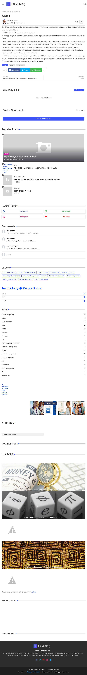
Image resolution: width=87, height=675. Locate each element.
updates (4, 394)
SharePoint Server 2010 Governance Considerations (36, 179)
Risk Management (73, 276)
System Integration (25, 279)
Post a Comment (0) (43, 119)
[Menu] (3, 4)
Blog (3, 390)
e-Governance (30, 272)
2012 (44, 293)
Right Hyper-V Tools (22, 191)
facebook (24, 211)
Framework (11, 11)
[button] (85, 4)
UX (36, 279)
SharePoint (12, 279)
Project (43, 276)
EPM (39, 272)
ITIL (71, 272)
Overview (5, 388)
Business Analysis (10, 434)
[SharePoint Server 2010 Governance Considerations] (7, 180)
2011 (44, 297)
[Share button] (45, 70)
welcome (5, 386)
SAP (4, 279)
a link (34, 592)
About (36, 670)
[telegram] (50, 660)
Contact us (43, 670)
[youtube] (43, 660)
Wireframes (44, 279)
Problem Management (31, 276)
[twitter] (40, 660)
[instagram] (47, 660)
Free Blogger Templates (60, 672)
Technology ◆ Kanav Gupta (21, 288)
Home (4, 11)
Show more (79, 90)
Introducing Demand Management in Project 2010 (35, 168)
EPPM (46, 272)
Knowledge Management (11, 276)
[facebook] (36, 660)
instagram (24, 217)
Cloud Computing (9, 272)
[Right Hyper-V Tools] (7, 191)
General (64, 272)
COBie (12, 65)
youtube (66, 217)
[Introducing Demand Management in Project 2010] (7, 168)
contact (4, 392)
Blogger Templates (33, 672)
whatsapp (66, 211)
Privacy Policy (53, 670)
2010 (44, 301)
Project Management (56, 276)
